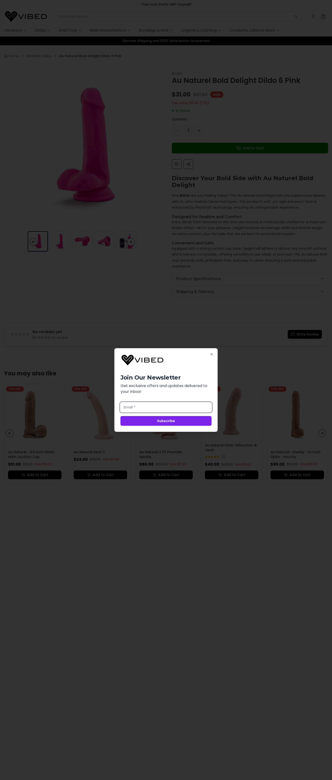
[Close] (212, 354)
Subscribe (166, 420)
